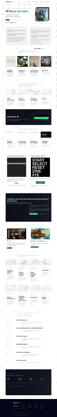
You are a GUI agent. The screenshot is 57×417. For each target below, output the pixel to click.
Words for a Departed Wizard (10, 272)
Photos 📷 (7, 362)
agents (26, 129)
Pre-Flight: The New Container (34, 71)
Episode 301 (45, 70)
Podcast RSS (30, 407)
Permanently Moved (43, 30)
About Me (7, 19)
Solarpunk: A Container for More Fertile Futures (22, 298)
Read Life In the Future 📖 (33, 213)
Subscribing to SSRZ (34, 178)
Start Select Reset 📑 (39, 156)
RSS (29, 315)
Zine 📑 (7, 330)
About (41, 404)
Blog (23, 404)
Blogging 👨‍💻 (8, 339)
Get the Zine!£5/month (40, 182)
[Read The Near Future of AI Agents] (22, 262)
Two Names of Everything (33, 99)
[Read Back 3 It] (46, 92)
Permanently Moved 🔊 (9, 346)
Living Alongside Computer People (33, 274)
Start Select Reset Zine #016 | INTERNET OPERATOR (29, 328)
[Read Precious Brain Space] (22, 92)
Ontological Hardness (45, 142)
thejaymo (9, 1)
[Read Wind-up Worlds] (46, 288)
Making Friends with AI (11, 298)
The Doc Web (45, 270)
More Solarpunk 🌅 (41, 213)
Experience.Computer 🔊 (16, 156)
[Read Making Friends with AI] (11, 288)
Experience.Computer (36, 41)
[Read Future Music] (34, 288)
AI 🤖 (9, 241)
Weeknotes (23, 406)
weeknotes (21, 119)
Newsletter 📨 (13, 117)
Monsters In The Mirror (22, 71)
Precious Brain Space (22, 99)
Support (12, 19)
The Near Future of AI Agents (21, 274)
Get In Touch (16, 19)
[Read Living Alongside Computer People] (34, 262)
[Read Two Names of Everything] (34, 92)
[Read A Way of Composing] (11, 92)
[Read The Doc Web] (46, 262)
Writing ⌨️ (7, 323)
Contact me (32, 43)
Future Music (33, 297)
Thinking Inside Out (9, 142)
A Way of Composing (10, 99)
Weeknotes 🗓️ (8, 322)
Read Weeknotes (41, 81)
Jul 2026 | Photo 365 (21, 360)
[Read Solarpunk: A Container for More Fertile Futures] (22, 288)
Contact (42, 406)
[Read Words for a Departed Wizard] (11, 262)
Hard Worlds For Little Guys (34, 142)
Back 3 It (44, 98)
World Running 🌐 (39, 241)
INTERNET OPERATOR (10, 71)
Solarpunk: (27, 200)
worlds (24, 129)
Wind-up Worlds (44, 298)
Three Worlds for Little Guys (22, 142)
